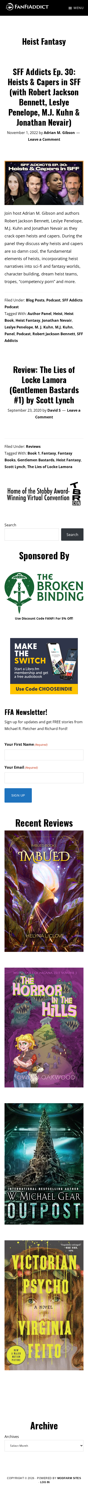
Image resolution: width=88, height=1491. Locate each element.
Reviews (33, 446)
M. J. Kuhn (44, 327)
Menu (78, 8)
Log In (45, 1482)
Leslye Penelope (19, 327)
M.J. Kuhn (64, 327)
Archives (12, 1436)
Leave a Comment (44, 139)
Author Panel (39, 313)
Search (10, 524)
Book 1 (34, 453)
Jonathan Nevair (57, 320)
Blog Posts (35, 300)
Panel (10, 333)
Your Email (21, 767)
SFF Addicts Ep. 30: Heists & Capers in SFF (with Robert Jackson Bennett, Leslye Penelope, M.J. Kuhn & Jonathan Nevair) (44, 96)
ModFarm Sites (69, 1478)
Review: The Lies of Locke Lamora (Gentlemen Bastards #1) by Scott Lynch (44, 384)
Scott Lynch (15, 466)
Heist (58, 313)
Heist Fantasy (28, 320)
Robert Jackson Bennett (53, 333)
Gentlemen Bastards (35, 460)
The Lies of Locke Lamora (49, 466)
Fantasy (49, 453)
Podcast (53, 300)
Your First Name (26, 744)
